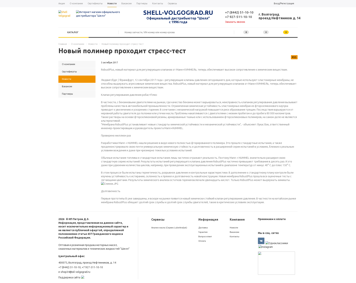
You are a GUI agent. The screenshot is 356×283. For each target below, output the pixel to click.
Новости (234, 228)
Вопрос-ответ (205, 236)
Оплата (202, 241)
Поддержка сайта (69, 277)
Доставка (203, 228)
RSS (294, 57)
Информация (208, 219)
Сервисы (157, 219)
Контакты (234, 236)
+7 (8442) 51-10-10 (239, 12)
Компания (237, 219)
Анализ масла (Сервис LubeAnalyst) (169, 228)
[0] (259, 32)
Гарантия (202, 232)
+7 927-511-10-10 (238, 17)
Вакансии (234, 232)
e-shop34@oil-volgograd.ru (74, 271)
